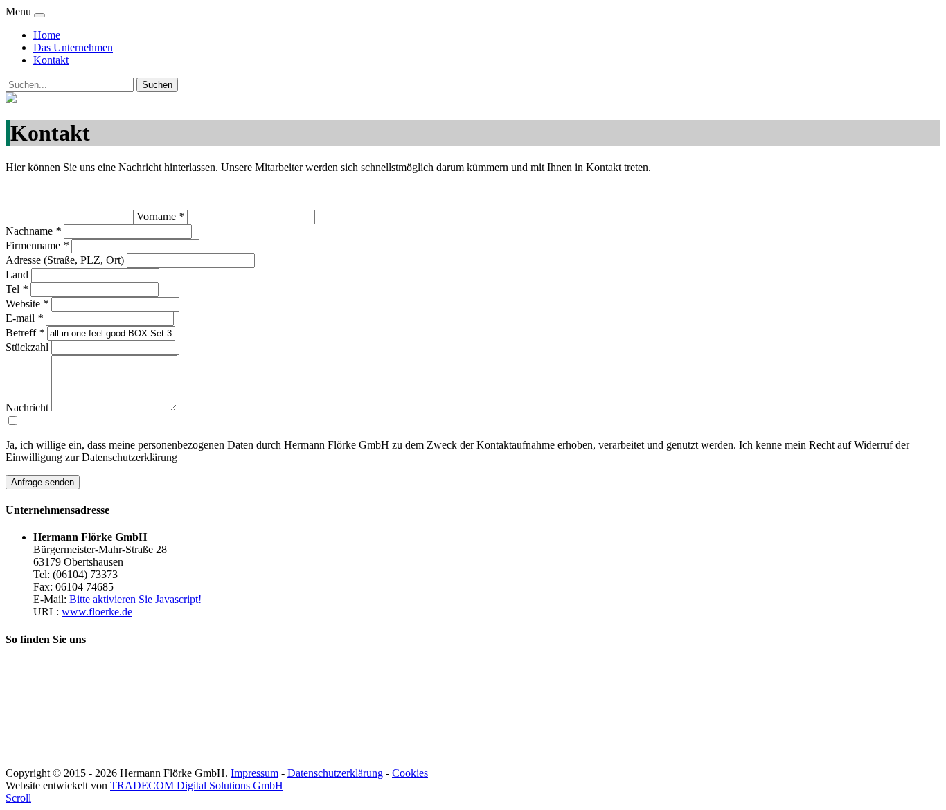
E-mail (24, 318)
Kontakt (51, 60)
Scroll (18, 798)
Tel (17, 289)
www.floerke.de (97, 612)
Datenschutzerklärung (335, 773)
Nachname (33, 231)
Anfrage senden (42, 482)
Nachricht (27, 407)
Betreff (25, 333)
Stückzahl (27, 347)
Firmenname (37, 245)
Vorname (160, 216)
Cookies (410, 773)
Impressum (254, 773)
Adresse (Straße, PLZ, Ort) (65, 260)
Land (17, 274)
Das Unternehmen (73, 47)
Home (46, 35)
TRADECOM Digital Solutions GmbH (196, 785)
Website (27, 303)
